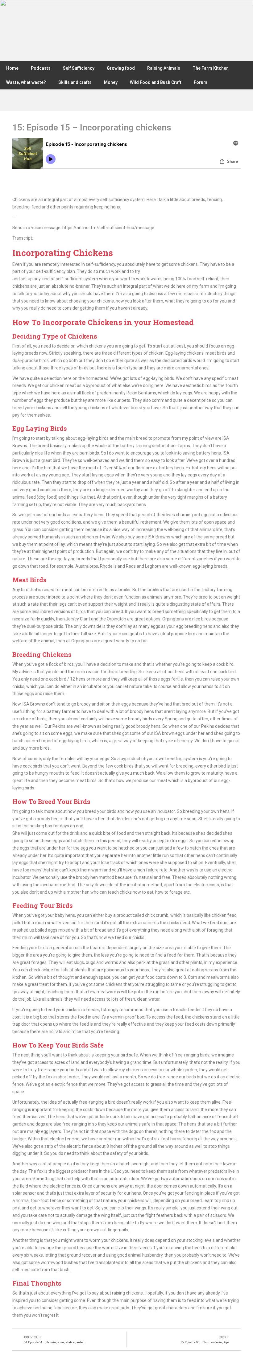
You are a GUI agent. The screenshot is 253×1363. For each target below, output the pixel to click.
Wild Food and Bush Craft (155, 82)
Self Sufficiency (78, 68)
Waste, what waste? (26, 82)
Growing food (121, 68)
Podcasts (41, 68)
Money (111, 82)
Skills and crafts (75, 82)
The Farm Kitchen (211, 68)
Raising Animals (163, 68)
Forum (200, 82)
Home (12, 68)
